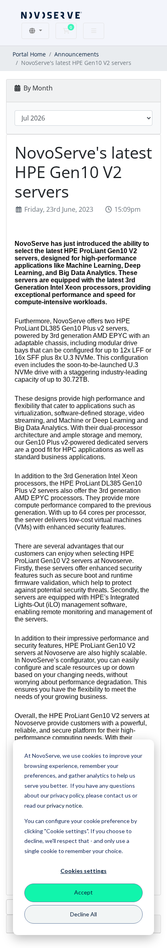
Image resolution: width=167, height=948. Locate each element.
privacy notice (64, 805)
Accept (83, 892)
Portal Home (29, 54)
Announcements (76, 54)
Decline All (83, 914)
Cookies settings (83, 870)
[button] (35, 31)
